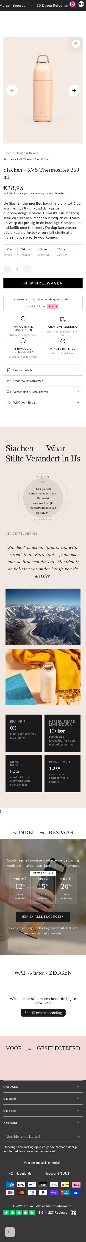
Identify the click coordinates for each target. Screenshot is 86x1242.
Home (7, 153)
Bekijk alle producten (43, 916)
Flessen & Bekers (26, 153)
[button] (43, 498)
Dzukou (29, 1206)
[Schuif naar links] (12, 90)
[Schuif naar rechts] (74, 90)
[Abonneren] (80, 1137)
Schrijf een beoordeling (43, 1012)
